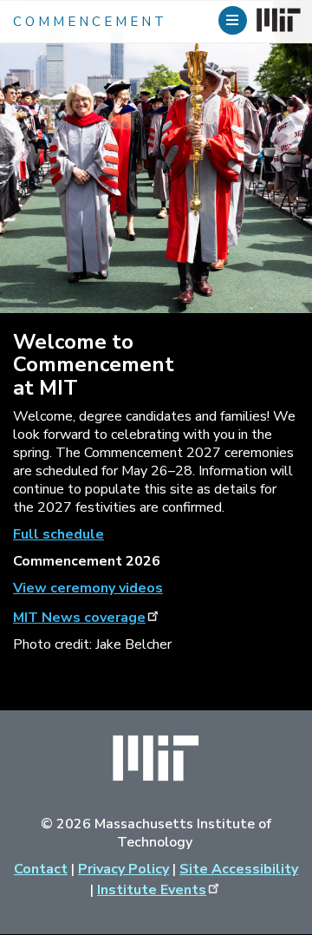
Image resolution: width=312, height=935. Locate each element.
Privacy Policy (123, 869)
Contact (41, 869)
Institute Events (151, 889)
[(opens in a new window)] (277, 20)
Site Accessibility (238, 869)
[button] (234, 20)
